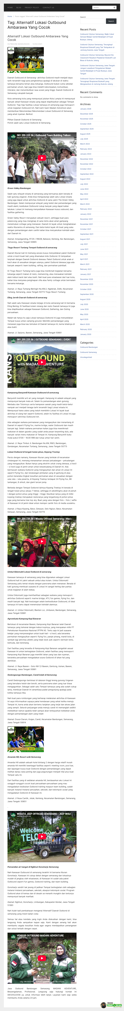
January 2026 (85, 109)
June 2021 (84, 249)
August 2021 (85, 239)
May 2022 (84, 194)
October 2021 (85, 229)
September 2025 (87, 129)
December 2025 (86, 114)
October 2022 (85, 169)
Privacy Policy (32, 7)
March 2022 (85, 204)
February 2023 (86, 149)
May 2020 (84, 314)
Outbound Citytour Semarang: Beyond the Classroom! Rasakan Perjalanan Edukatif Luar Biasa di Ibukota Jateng (98, 57)
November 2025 (86, 119)
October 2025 (85, 124)
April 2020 (84, 319)
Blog (18, 7)
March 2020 (85, 324)
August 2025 (85, 134)
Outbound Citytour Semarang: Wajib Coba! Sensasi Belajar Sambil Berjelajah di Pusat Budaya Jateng (97, 37)
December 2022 (86, 159)
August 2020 (85, 299)
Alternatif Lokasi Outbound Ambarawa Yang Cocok (38, 38)
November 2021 (86, 224)
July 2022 (84, 184)
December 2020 (86, 279)
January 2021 (85, 274)
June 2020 (84, 309)
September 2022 (86, 174)
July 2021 (84, 244)
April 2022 (84, 199)
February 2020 (86, 329)
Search (83, 17)
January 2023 (85, 154)
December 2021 (86, 219)
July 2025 (84, 139)
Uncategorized (86, 357)
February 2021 (86, 269)
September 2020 (87, 294)
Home (10, 7)
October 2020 (85, 289)
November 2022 (86, 164)
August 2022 (85, 179)
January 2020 (85, 334)
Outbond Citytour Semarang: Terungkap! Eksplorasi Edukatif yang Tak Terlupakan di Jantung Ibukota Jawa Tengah (97, 47)
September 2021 (86, 234)
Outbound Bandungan (19, 44)
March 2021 (84, 264)
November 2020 (86, 284)
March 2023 (85, 144)
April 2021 (84, 259)
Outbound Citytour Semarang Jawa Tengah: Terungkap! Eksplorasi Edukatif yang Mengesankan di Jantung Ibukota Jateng (97, 81)
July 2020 (84, 304)
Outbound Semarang (88, 352)
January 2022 (85, 214)
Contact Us (48, 7)
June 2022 (84, 189)
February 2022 (86, 209)
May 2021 (84, 254)
